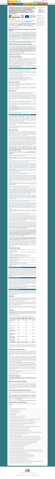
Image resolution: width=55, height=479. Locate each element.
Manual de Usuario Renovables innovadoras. (15, 411)
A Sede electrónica (11, 3)
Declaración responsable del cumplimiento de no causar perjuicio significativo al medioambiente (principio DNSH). (24, 426)
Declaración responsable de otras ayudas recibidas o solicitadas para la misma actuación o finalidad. (22, 420)
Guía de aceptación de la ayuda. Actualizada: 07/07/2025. (17, 446)
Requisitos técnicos (33, 475)
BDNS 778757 (14, 198)
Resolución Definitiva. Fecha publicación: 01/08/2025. (17, 448)
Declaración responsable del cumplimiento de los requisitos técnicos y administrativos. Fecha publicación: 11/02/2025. (25, 436)
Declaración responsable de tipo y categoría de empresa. (17, 417)
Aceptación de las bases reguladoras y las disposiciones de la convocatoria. (19, 429)
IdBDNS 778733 (18, 171)
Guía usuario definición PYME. (14, 413)
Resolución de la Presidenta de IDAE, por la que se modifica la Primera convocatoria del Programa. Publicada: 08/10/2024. (25, 439)
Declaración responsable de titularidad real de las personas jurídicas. (18, 433)
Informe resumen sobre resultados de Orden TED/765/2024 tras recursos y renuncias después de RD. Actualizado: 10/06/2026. (26, 461)
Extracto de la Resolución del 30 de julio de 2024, (16, 175)
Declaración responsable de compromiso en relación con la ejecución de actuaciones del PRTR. (22, 423)
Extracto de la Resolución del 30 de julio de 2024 (16, 163)
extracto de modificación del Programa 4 (29, 200)
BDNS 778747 (14, 184)
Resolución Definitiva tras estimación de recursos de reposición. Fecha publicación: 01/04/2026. (22, 455)
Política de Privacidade (19, 475)
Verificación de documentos (34, 3)
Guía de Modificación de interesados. (14, 410)
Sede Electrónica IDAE (38, 1)
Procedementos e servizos (19, 3)
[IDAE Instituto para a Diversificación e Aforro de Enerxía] (27, 470)
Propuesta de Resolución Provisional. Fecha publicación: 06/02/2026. (18, 452)
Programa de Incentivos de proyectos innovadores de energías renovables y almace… (42, 11)
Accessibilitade (28, 475)
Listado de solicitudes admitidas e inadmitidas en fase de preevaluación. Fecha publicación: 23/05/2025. (23, 442)
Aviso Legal (24, 475)
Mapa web (37, 475)
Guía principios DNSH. (13, 414)
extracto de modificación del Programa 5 (29, 213)
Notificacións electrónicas (26, 3)
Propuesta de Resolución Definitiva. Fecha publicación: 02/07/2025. (18, 445)
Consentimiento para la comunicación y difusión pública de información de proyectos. (20, 430)
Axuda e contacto (41, 3)
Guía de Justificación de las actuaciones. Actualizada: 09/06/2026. (18, 458)
